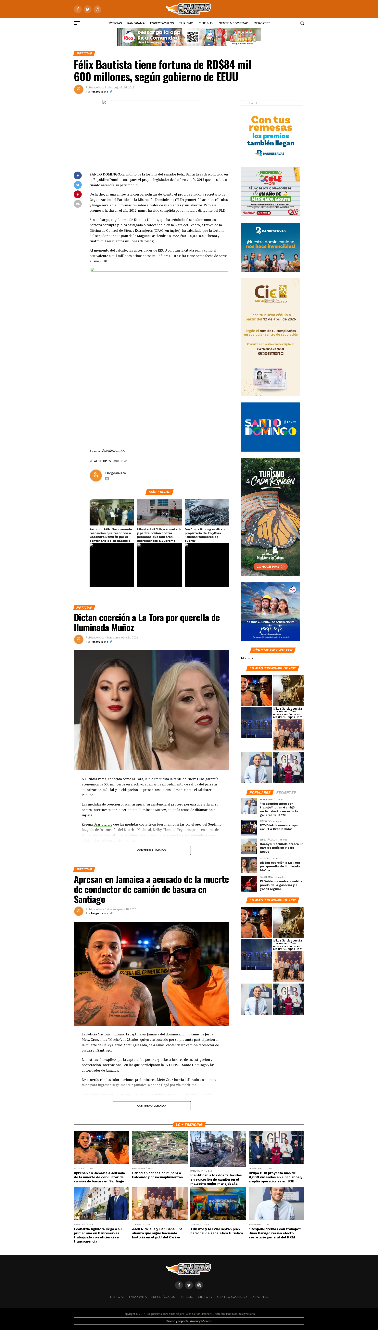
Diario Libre (103, 824)
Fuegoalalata (99, 91)
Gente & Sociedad (233, 23)
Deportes (262, 23)
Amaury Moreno (201, 1321)
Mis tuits (247, 658)
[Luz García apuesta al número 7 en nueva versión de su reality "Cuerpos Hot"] (288, 713)
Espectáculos (162, 23)
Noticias (114, 23)
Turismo (186, 23)
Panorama (136, 23)
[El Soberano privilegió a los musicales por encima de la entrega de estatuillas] (256, 723)
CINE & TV (206, 23)
